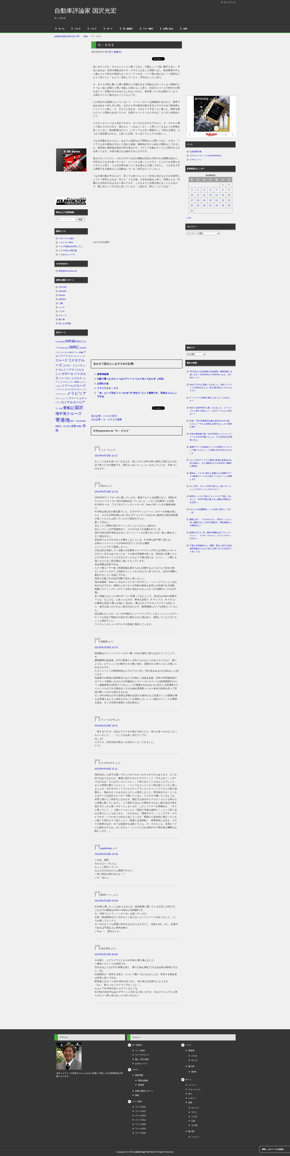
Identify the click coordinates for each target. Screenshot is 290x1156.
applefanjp (106, 848)
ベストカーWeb (66, 242)
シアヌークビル (75, 369)
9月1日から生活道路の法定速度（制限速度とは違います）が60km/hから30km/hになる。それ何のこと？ (211, 374)
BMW (193, 1072)
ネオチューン (196, 159)
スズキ (62, 311)
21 (216, 200)
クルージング (194, 1089)
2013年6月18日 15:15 (106, 647)
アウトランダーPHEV (64, 352)
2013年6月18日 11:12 (106, 455)
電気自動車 (143, 1080)
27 (210, 205)
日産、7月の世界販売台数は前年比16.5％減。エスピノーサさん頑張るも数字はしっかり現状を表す (211, 424)
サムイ (62, 369)
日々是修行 (128, 28)
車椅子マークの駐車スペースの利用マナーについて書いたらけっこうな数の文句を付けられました (211, 450)
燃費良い (59, 426)
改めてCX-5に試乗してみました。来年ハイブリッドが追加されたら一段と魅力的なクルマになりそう (211, 387)
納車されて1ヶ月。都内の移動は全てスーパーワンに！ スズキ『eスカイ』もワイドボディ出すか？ (210, 535)
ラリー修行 (148, 28)
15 (223, 195)
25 (198, 205)
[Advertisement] (136, 215)
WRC (74, 347)
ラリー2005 (140, 1133)
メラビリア (76, 393)
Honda (62, 295)
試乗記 (79, 426)
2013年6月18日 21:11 (106, 768)
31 (192, 211)
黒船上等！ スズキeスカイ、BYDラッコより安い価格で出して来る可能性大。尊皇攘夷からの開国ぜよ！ (211, 522)
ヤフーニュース (61, 398)
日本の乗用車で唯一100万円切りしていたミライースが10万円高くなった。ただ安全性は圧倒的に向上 (211, 437)
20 (210, 200)
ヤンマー (195, 1108)
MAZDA (62, 299)
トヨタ (194, 1116)
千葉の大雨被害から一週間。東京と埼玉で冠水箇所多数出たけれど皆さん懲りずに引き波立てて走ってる (211, 548)
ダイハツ (63, 315)
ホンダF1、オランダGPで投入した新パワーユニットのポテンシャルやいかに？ (210, 487)
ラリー (72, 398)
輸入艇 (191, 1131)
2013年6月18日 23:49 (106, 900)
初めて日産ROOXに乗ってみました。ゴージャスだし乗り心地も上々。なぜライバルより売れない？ (211, 411)
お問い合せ (168, 28)
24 (192, 205)
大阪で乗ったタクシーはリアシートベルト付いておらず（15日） (131, 378)
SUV (67, 348)
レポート (192, 1098)
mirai (70, 341)
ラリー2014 (140, 1107)
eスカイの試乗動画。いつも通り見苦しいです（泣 (210, 511)
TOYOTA (63, 287)
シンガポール (64, 373)
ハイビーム (60, 389)
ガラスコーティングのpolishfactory (205, 155)
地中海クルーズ (68, 413)
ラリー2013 (140, 1111)
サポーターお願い (67, 238)
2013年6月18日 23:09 (106, 854)
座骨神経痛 (103, 374)
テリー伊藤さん (75, 382)
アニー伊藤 (78, 352)
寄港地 (62, 420)
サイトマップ (230, 2)
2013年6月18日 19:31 (106, 725)
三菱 (61, 303)
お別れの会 (103, 383)
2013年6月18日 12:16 (106, 491)
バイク (94, 28)
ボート (110, 28)
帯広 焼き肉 (76, 421)
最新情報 (139, 1075)
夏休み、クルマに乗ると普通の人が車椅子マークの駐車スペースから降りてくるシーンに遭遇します (211, 476)
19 (204, 200)
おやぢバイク (141, 1063)
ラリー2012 (140, 1115)
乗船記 (68, 408)
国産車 (191, 1050)
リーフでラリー (142, 1055)
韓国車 (141, 1085)
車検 (137, 1095)
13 (210, 195)
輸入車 (62, 319)
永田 (185, 28)
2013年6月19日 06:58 (106, 954)
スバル (62, 307)
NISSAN (62, 291)
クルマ (78, 28)
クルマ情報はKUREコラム (71, 246)
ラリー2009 (140, 1124)
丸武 (61, 408)
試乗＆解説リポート (144, 1091)
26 (204, 205)
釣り (190, 1094)
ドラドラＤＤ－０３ (107, 388)
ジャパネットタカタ (70, 378)
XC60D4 (82, 348)
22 (223, 200)
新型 (84, 421)
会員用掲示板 (196, 151)
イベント (192, 1085)
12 (204, 195)
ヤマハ (194, 1112)
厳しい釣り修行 (142, 1059)
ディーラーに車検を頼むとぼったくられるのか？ (210, 399)
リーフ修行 (140, 1050)
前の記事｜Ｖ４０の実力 (104, 416)
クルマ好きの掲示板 (68, 250)
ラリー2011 (140, 1120)
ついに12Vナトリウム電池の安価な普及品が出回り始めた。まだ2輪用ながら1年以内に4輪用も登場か (211, 463)
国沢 (79, 407)
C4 (56, 342)
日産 (193, 1121)
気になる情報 (65, 323)
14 (216, 195)
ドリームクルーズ (73, 385)
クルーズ (61, 360)
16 (229, 195)
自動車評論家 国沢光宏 (85, 10)
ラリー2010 (140, 1128)
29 (223, 205)
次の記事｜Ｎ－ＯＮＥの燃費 (106, 419)
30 (229, 205)
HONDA (61, 342)
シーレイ (195, 1137)
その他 (194, 1125)
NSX (63, 348)
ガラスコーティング (76, 356)
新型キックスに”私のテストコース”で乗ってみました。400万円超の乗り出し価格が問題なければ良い (210, 499)
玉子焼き (67, 426)
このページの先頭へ (276, 1149)
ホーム (61, 28)
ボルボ (74, 389)
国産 (190, 1102)
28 (216, 205)
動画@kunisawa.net (68, 271)
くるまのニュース (67, 254)
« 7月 (188, 218)
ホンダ (68, 389)
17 (192, 200)
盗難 (73, 426)
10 (192, 195)
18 (198, 200)
